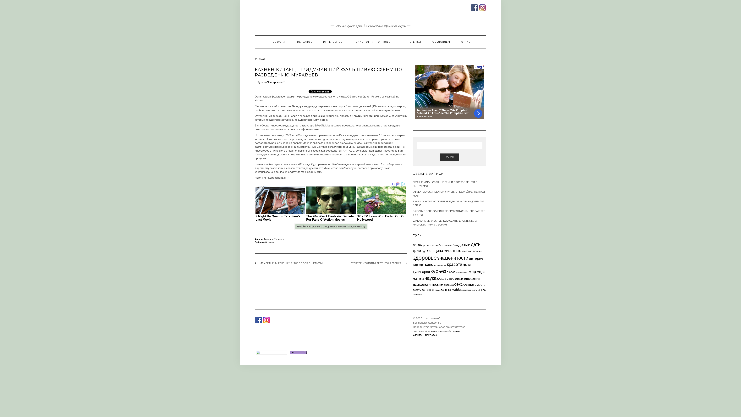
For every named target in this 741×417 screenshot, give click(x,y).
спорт (430, 289)
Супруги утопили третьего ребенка (376, 263)
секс (458, 284)
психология (423, 284)
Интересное (333, 42)
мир (472, 271)
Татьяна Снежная (274, 239)
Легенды (414, 42)
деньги (464, 244)
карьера (419, 264)
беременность (429, 245)
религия (438, 284)
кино (429, 264)
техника (446, 289)
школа (482, 289)
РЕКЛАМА (431, 335)
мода (481, 271)
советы (417, 289)
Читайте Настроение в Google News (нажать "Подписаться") (331, 226)
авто (416, 245)
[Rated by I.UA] (271, 352)
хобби (456, 289)
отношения (472, 278)
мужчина (418, 278)
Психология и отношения (375, 42)
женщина (435, 250)
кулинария (421, 272)
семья (468, 284)
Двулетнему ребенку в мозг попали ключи (291, 263)
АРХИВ (417, 335)
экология (417, 294)
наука (430, 278)
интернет (477, 258)
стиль (438, 290)
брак (455, 245)
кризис (467, 264)
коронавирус (440, 265)
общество (445, 278)
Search (450, 157)
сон (424, 289)
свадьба (449, 284)
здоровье (425, 257)
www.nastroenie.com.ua (445, 331)
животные (452, 250)
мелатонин (463, 272)
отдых (459, 278)
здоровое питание (472, 251)
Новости (278, 42)
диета (417, 251)
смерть (480, 284)
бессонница (445, 245)
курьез (438, 271)
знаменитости (452, 258)
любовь (452, 272)
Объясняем (441, 42)
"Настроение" (275, 82)
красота (454, 264)
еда (424, 251)
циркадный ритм (469, 290)
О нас (465, 42)
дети (475, 244)
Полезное (304, 42)
